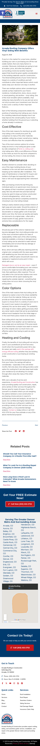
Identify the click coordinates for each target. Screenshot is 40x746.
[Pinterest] (22, 683)
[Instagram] (14, 683)
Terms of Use (23, 743)
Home (3, 694)
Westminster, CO (28, 575)
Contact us (13, 410)
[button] (2, 13)
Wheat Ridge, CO (28, 577)
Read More (6, 459)
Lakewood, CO (27, 536)
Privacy (15, 743)
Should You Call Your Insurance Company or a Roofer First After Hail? (20, 455)
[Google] (18, 683)
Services (4, 697)
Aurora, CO (8, 528)
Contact (4, 706)
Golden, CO (8, 576)
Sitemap (32, 743)
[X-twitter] (6, 683)
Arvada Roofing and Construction (23, 382)
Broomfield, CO (9, 537)
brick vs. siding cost (26, 149)
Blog (3, 700)
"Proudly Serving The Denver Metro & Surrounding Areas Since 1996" (20, 2)
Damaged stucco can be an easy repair (16, 265)
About (3, 703)
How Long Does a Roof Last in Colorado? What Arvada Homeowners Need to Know (19, 479)
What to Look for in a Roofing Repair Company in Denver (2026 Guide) (19, 466)
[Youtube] (10, 683)
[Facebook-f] (2, 683)
